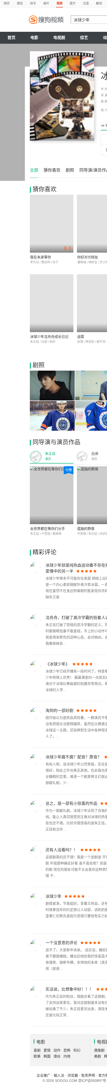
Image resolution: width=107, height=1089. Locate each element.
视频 (59, 3)
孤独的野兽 (86, 529)
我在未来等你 (40, 257)
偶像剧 (99, 1050)
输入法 (59, 1075)
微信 (20, 3)
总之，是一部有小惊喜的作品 (71, 803)
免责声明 (88, 1075)
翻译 (99, 3)
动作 (57, 1050)
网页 (7, 3)
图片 (46, 3)
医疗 (73, 3)
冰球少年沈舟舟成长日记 (49, 337)
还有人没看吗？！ (61, 850)
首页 (11, 38)
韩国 (47, 1056)
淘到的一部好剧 (59, 710)
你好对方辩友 (87, 257)
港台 (57, 1056)
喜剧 (37, 1050)
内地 (66, 1056)
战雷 (80, 337)
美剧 (97, 1056)
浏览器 (72, 1075)
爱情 (47, 1050)
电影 (34, 38)
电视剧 (59, 38)
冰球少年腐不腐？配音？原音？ (73, 757)
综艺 (84, 38)
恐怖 (66, 1050)
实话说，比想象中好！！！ (69, 989)
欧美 (37, 1056)
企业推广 (44, 1075)
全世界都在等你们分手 (47, 529)
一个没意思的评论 (61, 943)
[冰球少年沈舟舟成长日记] (51, 303)
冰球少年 (53, 896)
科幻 (76, 1050)
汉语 (86, 3)
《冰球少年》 (57, 664)
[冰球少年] (62, 96)
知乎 (33, 3)
